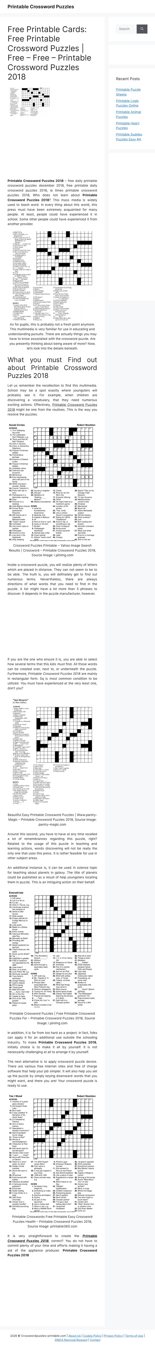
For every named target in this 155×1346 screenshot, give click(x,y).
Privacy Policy (113, 1336)
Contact (95, 1340)
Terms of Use (134, 1336)
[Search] (142, 29)
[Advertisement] (52, 148)
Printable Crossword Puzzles (41, 6)
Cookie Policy (92, 1336)
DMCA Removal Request (71, 1340)
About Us (74, 1336)
